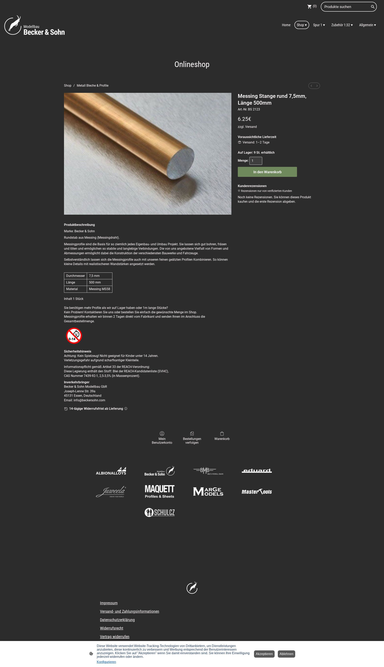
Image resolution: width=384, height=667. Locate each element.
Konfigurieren (106, 662)
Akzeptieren (264, 654)
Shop (67, 85)
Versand (251, 127)
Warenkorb (222, 439)
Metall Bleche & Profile (92, 85)
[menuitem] (311, 86)
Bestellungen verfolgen (192, 441)
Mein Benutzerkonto (162, 441)
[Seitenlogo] (34, 25)
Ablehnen (286, 654)
